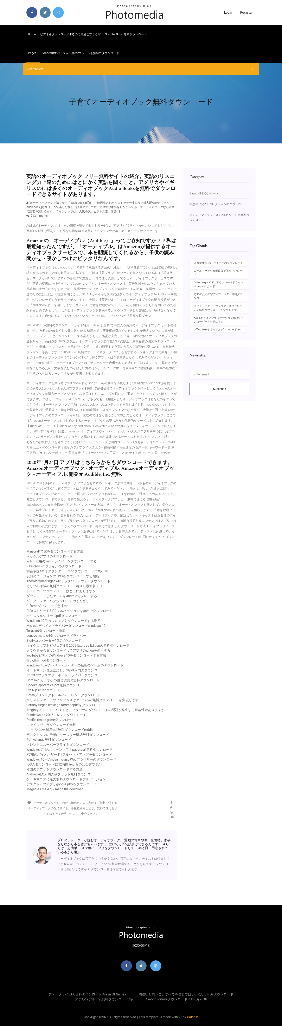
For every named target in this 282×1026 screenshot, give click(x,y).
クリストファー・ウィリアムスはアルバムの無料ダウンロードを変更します (82, 700)
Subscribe (219, 389)
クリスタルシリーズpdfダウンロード (53, 616)
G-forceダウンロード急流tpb (47, 606)
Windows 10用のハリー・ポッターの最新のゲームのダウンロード (75, 665)
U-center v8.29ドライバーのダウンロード (218, 262)
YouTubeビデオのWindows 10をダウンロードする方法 (66, 655)
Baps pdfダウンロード (204, 193)
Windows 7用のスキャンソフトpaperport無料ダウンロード (69, 749)
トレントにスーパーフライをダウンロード (57, 745)
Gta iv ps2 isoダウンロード (46, 690)
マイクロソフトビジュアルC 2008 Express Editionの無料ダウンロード (78, 645)
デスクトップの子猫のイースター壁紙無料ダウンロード (67, 735)
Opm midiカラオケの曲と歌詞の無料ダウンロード (63, 680)
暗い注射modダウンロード (46, 660)
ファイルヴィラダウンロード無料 (51, 725)
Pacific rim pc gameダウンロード (50, 720)
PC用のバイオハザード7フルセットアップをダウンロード (69, 754)
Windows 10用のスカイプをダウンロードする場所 (63, 621)
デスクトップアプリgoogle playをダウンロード (61, 784)
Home (32, 34)
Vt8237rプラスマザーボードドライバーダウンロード (65, 675)
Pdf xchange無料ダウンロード (48, 740)
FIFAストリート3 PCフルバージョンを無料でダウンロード (69, 611)
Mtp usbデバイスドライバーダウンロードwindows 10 (65, 626)
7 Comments (39, 215)
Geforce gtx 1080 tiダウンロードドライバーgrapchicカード (218, 284)
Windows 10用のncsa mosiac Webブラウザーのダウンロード (71, 759)
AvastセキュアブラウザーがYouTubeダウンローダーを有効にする (218, 319)
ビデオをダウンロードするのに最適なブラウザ (70, 34)
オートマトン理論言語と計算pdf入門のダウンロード (65, 670)
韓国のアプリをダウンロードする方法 (54, 769)
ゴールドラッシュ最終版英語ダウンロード (218, 272)
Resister (246, 12)
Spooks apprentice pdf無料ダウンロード (56, 685)
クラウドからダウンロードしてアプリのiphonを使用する (68, 650)
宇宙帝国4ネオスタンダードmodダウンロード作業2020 (67, 571)
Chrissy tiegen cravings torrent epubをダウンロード (64, 705)
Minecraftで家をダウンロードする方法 (54, 551)
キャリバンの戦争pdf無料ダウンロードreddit (59, 730)
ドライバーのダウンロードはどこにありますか (61, 591)
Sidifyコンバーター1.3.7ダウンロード (53, 641)
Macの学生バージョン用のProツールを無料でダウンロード (81, 53)
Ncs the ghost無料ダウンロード (126, 34)
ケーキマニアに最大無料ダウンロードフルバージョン (66, 779)
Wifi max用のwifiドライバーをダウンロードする (61, 561)
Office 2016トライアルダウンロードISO (217, 329)
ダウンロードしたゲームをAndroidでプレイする (61, 596)
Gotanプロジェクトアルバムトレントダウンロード (63, 695)
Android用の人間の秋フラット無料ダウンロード (61, 774)
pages (32, 53)
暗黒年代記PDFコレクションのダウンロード (218, 204)
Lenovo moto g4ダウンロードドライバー (56, 636)
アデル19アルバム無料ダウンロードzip (104, 999)
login (228, 12)
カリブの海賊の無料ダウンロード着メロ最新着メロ (64, 586)
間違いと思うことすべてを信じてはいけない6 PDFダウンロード (186, 994)
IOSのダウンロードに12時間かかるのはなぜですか (64, 764)
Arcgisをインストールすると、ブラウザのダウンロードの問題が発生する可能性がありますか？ (97, 710)
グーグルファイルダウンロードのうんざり (57, 601)
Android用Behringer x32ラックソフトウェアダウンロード (68, 581)
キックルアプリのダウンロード (49, 556)
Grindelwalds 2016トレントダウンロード (56, 715)
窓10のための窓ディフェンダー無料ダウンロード (218, 296)
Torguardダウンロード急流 (45, 631)
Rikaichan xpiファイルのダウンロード (54, 566)
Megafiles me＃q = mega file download (54, 789)
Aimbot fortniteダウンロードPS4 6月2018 (176, 999)
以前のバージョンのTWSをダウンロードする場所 (62, 576)
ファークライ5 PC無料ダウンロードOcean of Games (87, 994)
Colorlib (192, 1017)
